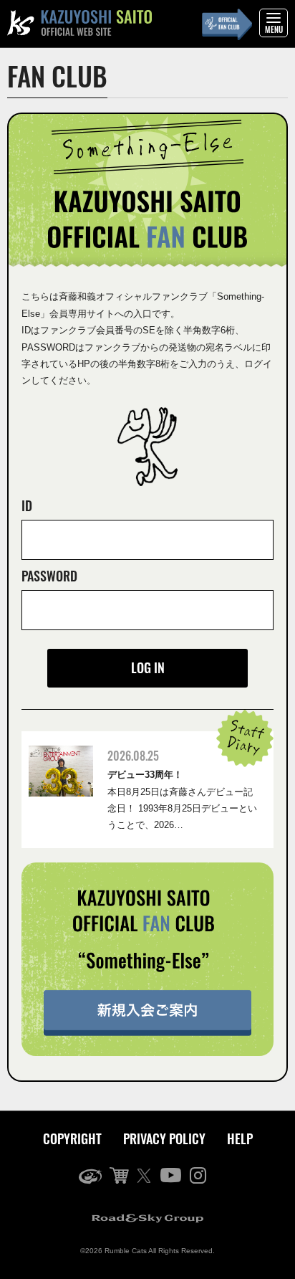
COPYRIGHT (72, 1138)
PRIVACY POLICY (164, 1138)
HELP (240, 1138)
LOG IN (148, 667)
